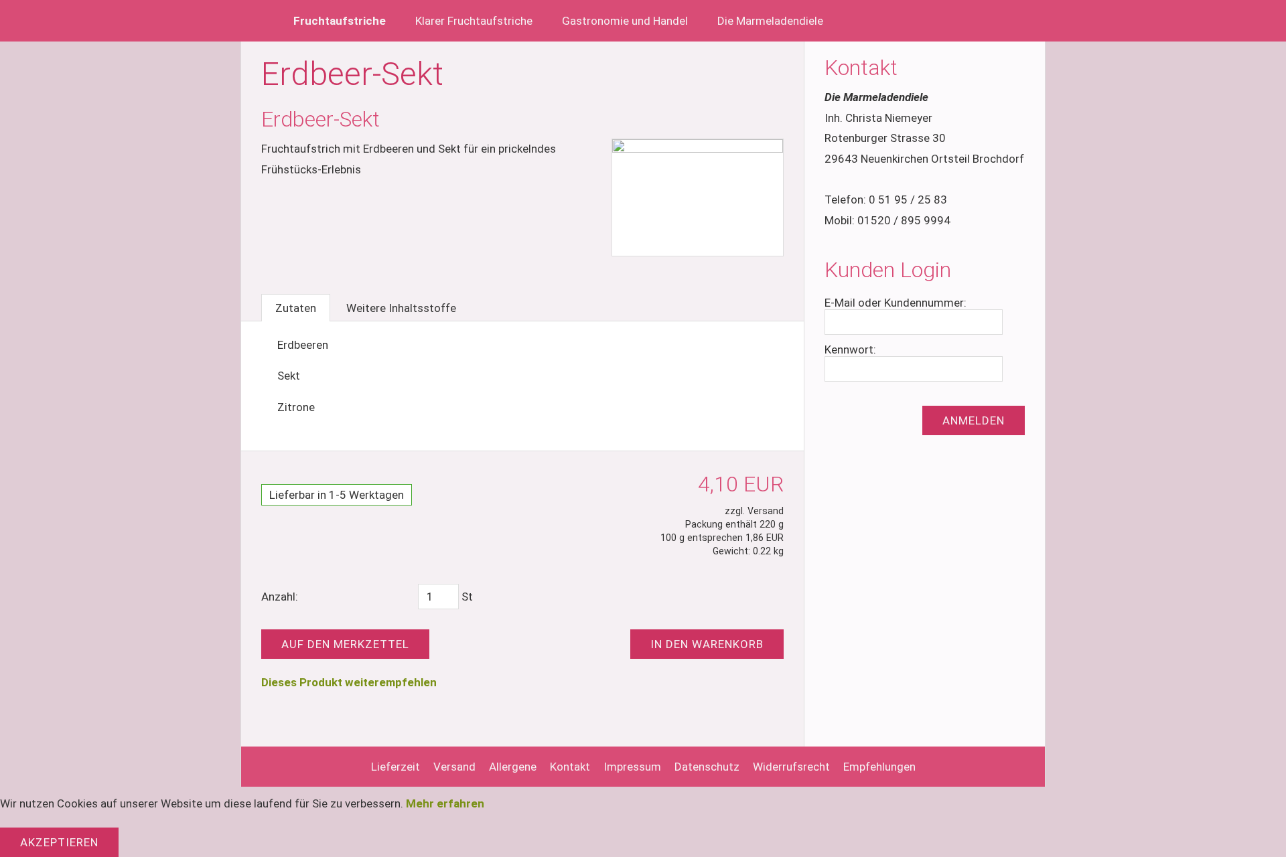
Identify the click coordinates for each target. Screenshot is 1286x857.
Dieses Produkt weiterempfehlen (349, 682)
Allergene (513, 766)
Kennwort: (850, 349)
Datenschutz (706, 766)
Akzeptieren (59, 842)
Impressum (632, 766)
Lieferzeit (395, 766)
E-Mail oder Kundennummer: (896, 302)
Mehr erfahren (445, 803)
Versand (454, 766)
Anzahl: (279, 596)
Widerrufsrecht (791, 766)
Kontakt (570, 766)
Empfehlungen (879, 766)
